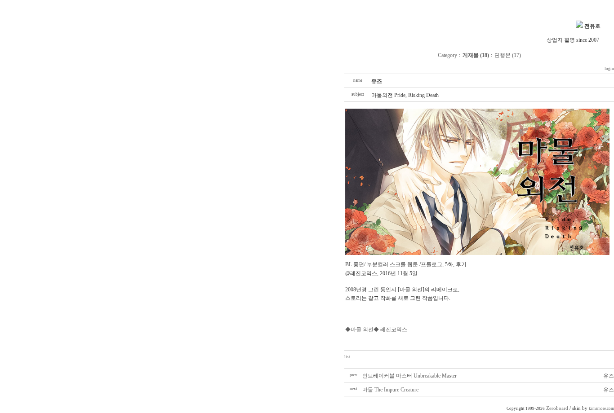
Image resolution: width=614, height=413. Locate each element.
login (609, 68)
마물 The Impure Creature (390, 390)
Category (447, 55)
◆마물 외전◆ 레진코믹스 (376, 329)
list (347, 357)
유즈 (608, 376)
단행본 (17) (507, 55)
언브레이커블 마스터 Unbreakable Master (409, 376)
